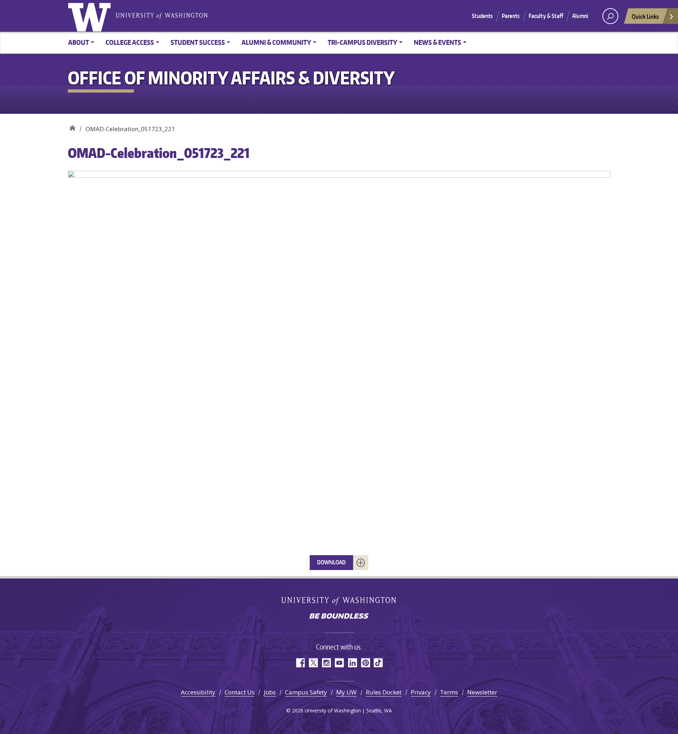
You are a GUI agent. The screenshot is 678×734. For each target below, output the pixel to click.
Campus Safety (306, 692)
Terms (449, 692)
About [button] (78, 42)
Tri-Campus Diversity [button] (362, 42)
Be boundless (339, 616)
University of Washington (91, 16)
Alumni (580, 15)
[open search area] (610, 16)
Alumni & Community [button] (276, 42)
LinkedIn (352, 663)
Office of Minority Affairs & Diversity (72, 126)
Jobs (270, 692)
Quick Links (645, 16)
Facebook (300, 663)
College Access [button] (130, 42)
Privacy (421, 692)
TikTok (378, 663)
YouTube (339, 663)
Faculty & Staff (546, 15)
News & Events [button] (437, 42)
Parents (511, 15)
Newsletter (482, 692)
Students (482, 15)
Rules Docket (384, 692)
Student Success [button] (198, 42)
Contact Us (240, 692)
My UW (346, 692)
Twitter (313, 663)
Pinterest (365, 663)
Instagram (326, 663)
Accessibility (198, 692)
